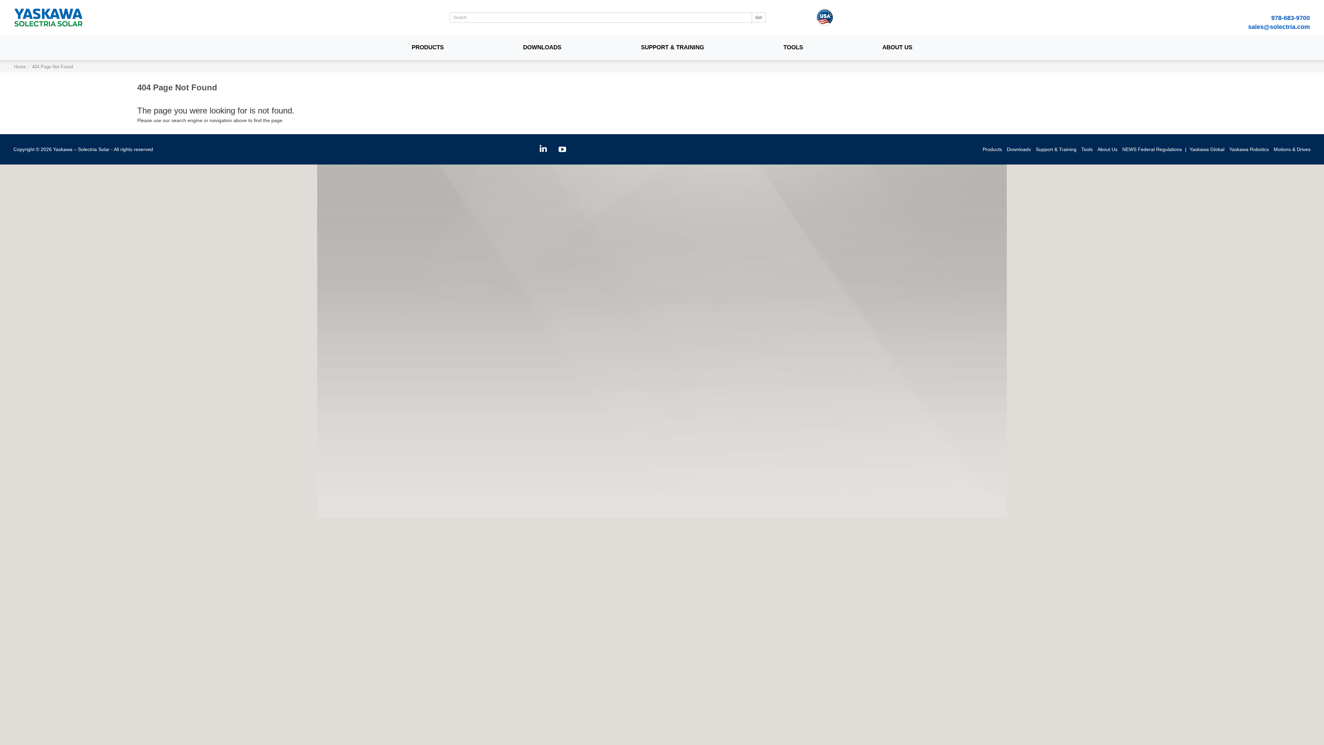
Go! (758, 17)
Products (428, 47)
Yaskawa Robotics (1249, 149)
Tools (793, 47)
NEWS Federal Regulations (1152, 149)
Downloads (542, 47)
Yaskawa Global (1207, 149)
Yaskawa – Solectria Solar (81, 149)
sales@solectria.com (1279, 26)
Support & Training (672, 47)
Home (20, 66)
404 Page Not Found (52, 66)
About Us (897, 47)
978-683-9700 (1290, 17)
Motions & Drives (1292, 149)
